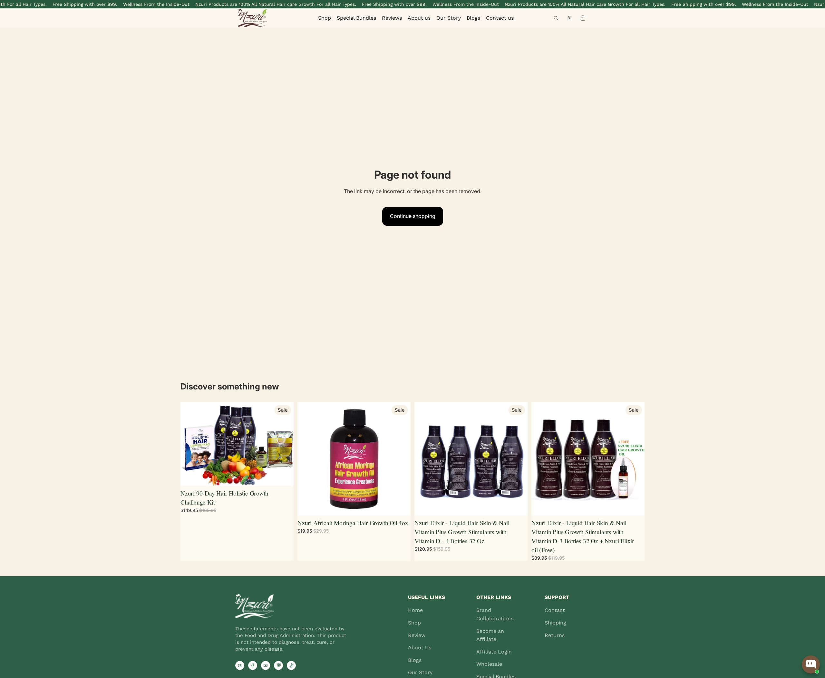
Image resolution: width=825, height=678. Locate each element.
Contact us (500, 18)
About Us (419, 647)
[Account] (569, 18)
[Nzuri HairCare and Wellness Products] (262, 18)
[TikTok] (291, 665)
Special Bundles (356, 18)
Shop (324, 18)
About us (419, 18)
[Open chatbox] (811, 664)
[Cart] (583, 18)
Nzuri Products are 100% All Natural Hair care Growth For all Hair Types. (265, 4)
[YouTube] (265, 665)
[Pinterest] (278, 665)
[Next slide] (401, 459)
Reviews (392, 18)
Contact (555, 610)
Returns (555, 635)
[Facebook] (252, 665)
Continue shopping (412, 216)
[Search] (556, 18)
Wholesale (489, 664)
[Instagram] (239, 665)
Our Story (448, 18)
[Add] (283, 476)
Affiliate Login (494, 652)
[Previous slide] (307, 459)
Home (415, 610)
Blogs (473, 18)
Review (416, 635)
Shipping (555, 623)
